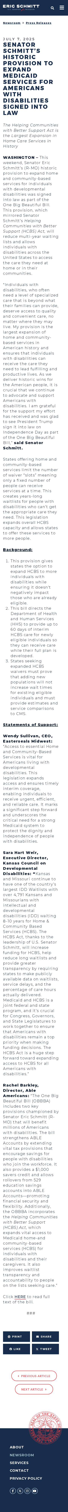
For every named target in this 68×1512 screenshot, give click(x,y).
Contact (19, 1471)
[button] (16, 1336)
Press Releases (39, 23)
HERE (20, 1296)
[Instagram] (27, 1491)
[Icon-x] (20, 1491)
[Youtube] (35, 1491)
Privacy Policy (26, 1478)
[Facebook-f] (13, 1491)
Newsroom (12, 23)
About (17, 1447)
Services (19, 1463)
